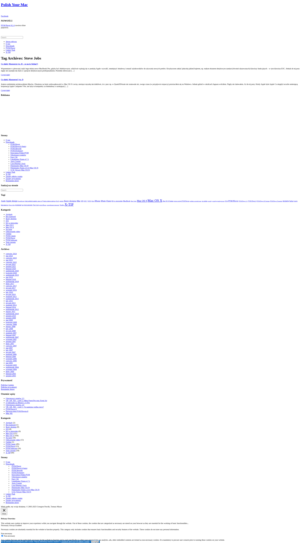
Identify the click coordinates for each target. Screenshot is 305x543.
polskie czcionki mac (195, 201)
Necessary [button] (5, 525)
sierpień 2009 (11, 318)
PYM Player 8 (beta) (18, 146)
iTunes (108, 201)
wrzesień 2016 (11, 290)
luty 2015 (9, 301)
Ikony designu (70, 201)
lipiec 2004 (10, 372)
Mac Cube (133, 201)
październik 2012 (12, 309)
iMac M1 (9, 413)
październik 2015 (12, 299)
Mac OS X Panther (168, 201)
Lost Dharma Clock (17, 164)
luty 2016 (9, 292)
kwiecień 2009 (11, 322)
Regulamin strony (12, 181)
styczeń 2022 (11, 264)
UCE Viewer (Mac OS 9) (20, 170)
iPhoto (103, 201)
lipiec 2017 (10, 284)
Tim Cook (36, 205)
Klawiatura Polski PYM (19, 153)
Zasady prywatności (13, 179)
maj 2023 (9, 260)
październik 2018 (12, 282)
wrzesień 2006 (11, 359)
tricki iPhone (42, 205)
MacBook (126, 201)
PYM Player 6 (252, 201)
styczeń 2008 (11, 331)
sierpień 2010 (11, 316)
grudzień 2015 (11, 297)
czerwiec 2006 (11, 361)
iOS (82, 201)
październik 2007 (12, 337)
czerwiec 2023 (11, 258)
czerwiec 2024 (11, 254)
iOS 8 (89, 201)
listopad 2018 (11, 279)
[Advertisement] (72, 115)
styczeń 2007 (11, 352)
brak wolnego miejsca (49, 201)
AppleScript (21, 201)
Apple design (12, 201)
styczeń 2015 (11, 303)
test (23, 205)
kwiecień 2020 (11, 273)
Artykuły (9, 214)
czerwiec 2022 (11, 262)
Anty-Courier (15, 161)
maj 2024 (9, 256)
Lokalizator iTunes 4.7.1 (19, 159)
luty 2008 (9, 329)
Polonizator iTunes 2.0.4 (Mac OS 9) (24, 168)
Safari (291, 201)
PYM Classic (11, 236)
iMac (78, 201)
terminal (18, 205)
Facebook (4, 16)
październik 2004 (12, 367)
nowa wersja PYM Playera (181, 201)
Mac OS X (154, 200)
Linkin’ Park (10, 50)
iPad (93, 201)
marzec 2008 (10, 327)
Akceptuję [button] (95, 542)
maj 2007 (9, 348)
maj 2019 (9, 277)
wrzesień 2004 (11, 369)
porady (210, 201)
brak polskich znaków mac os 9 (34, 201)
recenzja (286, 201)
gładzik (61, 201)
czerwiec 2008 (11, 324)
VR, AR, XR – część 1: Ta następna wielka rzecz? (25, 407)
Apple (3, 201)
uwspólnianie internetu (53, 205)
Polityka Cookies (7, 385)
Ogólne (8, 234)
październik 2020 (12, 271)
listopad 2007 (11, 335)
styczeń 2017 (11, 288)
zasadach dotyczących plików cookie (75, 542)
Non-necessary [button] (6, 534)
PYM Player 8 (11, 409)
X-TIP (8, 52)
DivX (57, 201)
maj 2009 (9, 320)
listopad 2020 (11, 269)
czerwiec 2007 (11, 346)
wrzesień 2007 (11, 339)
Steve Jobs (12, 205)
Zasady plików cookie (14, 176)
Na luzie (9, 229)
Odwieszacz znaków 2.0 (15, 405)
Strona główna (11, 42)
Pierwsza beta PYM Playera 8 (17, 411)
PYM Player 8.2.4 (8, 25)
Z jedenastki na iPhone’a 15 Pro (18, 403)
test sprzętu (28, 205)
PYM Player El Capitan (263, 201)
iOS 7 (85, 201)
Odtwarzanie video (13, 232)
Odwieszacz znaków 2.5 (15, 398)
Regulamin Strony (8, 389)
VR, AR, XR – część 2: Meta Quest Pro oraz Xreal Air (26, 401)
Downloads (10, 46)
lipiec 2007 (10, 344)
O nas (8, 44)
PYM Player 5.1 (243, 201)
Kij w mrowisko (117, 201)
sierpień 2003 (11, 376)
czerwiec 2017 (11, 286)
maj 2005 (9, 363)
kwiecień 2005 (11, 365)
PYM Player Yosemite (276, 201)
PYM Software (11, 240)
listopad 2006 (11, 357)
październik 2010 (12, 314)
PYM (226, 201)
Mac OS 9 (142, 200)
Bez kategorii (11, 217)
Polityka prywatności (9, 387)
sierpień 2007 (11, 342)
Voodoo (62, 205)
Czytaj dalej (5, 75)
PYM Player (10, 48)
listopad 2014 (11, 307)
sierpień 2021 (11, 267)
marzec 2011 (10, 312)
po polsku (204, 201)
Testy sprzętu (11, 242)
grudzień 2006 (11, 354)
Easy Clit (13, 157)
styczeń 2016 (11, 294)
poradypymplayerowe (218, 201)
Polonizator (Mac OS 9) (19, 166)
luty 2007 (9, 350)
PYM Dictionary (16, 151)
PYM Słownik (15, 149)
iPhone (97, 201)
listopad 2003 (11, 374)
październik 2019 (12, 275)
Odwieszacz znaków (18, 155)
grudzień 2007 (11, 333)
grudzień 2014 (11, 305)
